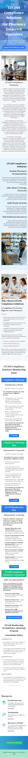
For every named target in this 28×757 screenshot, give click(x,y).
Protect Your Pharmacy (14, 743)
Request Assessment (14, 617)
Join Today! (14, 566)
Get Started (14, 435)
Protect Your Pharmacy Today (14, 47)
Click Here (11, 719)
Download (11, 708)
